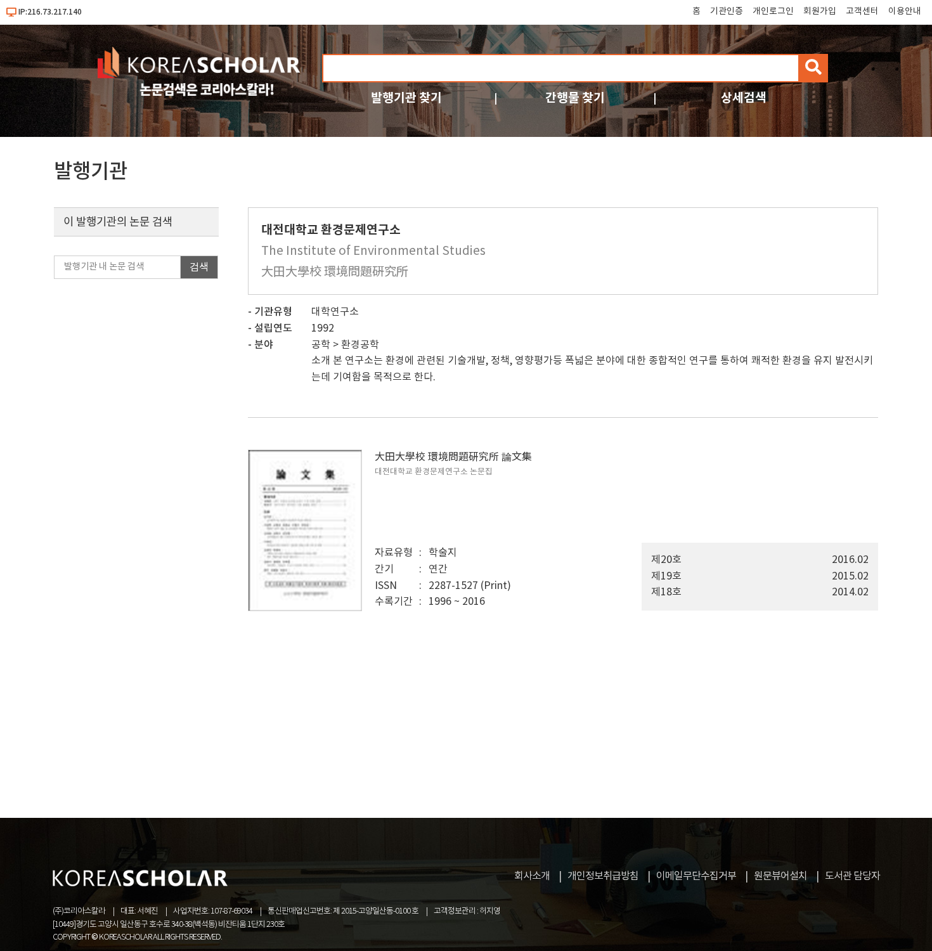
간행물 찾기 (575, 98)
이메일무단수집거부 (696, 876)
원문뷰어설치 (780, 876)
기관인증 (726, 11)
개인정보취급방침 (602, 876)
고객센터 (862, 11)
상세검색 (744, 98)
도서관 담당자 (852, 876)
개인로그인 (773, 11)
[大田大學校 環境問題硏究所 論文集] (305, 608)
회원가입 (819, 11)
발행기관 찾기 (406, 98)
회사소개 (532, 876)
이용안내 (904, 11)
